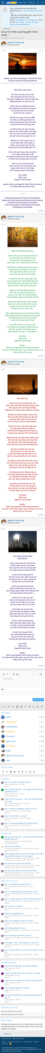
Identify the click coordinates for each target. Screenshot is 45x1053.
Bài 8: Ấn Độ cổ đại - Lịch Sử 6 (15, 816)
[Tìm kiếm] (42, 2)
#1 (43, 50)
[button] (3, 674)
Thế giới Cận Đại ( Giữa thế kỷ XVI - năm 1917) (19, 860)
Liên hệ (4, 1042)
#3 (43, 370)
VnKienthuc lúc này (9, 1007)
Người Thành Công (10, 851)
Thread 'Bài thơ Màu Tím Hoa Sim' (17, 988)
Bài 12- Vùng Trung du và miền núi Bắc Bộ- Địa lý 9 (23, 899)
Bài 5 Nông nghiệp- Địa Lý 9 (15, 928)
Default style (7, 1039)
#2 (43, 224)
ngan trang (11, 741)
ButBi (8, 750)
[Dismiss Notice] (42, 8)
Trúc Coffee (20, 22)
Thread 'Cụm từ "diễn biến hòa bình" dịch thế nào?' (23, 980)
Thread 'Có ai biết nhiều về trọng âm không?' (21, 966)
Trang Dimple (11, 726)
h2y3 (8, 760)
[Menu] (3, 2)
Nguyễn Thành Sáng (9, 38)
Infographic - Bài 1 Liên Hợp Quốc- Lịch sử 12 (21, 942)
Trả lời (42, 211)
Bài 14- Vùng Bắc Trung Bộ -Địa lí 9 (17, 782)
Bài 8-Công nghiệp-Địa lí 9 (14, 913)
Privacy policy (27, 1042)
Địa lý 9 (6, 786)
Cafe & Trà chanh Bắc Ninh (20, 24)
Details (19, 1051)
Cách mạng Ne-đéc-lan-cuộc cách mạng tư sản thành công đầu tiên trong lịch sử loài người (24, 855)
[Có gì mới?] (38, 2)
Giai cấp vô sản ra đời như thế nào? (17, 863)
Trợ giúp (36, 1042)
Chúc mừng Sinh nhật (11, 805)
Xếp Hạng (5, 712)
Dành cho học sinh (9, 881)
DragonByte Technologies (9, 1051)
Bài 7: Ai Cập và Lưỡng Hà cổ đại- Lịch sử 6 (20, 808)
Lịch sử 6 (7, 813)
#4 (43, 528)
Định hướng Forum (31, 11)
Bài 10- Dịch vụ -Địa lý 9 (13, 906)
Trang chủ (5, 1044)
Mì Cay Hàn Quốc (31, 22)
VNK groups (32, 20)
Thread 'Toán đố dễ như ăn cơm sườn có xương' (22, 973)
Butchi (8, 717)
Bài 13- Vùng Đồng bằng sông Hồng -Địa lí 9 (21, 823)
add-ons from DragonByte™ (26, 1049)
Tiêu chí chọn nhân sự (12, 846)
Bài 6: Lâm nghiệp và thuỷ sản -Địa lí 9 (18, 921)
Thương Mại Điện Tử (11, 796)
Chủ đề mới (6, 833)
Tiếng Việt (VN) (19, 1039)
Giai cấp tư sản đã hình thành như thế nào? (20, 870)
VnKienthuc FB (21, 20)
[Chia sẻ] (40, 50)
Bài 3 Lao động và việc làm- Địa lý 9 (17, 935)
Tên (2, 689)
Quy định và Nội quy (14, 1042)
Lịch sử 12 (7, 947)
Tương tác (5, 778)
